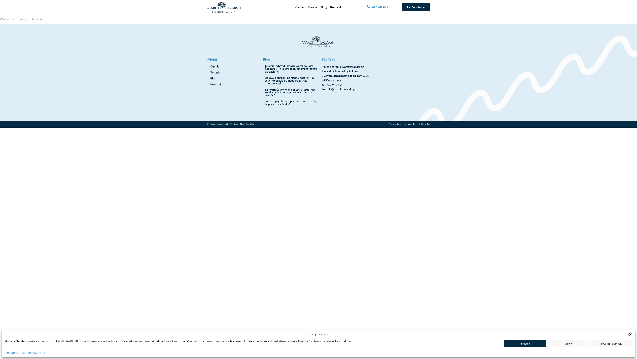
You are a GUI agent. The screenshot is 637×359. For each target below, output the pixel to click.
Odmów (568, 343)
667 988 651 (335, 85)
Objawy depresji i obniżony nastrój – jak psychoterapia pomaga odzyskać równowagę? (290, 80)
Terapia (313, 7)
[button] (630, 334)
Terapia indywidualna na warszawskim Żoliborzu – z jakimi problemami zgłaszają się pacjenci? (291, 68)
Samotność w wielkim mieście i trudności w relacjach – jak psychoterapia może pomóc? (290, 92)
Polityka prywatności (36, 353)
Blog (324, 7)
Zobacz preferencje (611, 343)
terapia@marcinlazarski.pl (338, 89)
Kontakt (335, 7)
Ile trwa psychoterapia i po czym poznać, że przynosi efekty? (291, 103)
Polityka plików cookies (15, 353)
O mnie (299, 7)
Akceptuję (525, 343)
